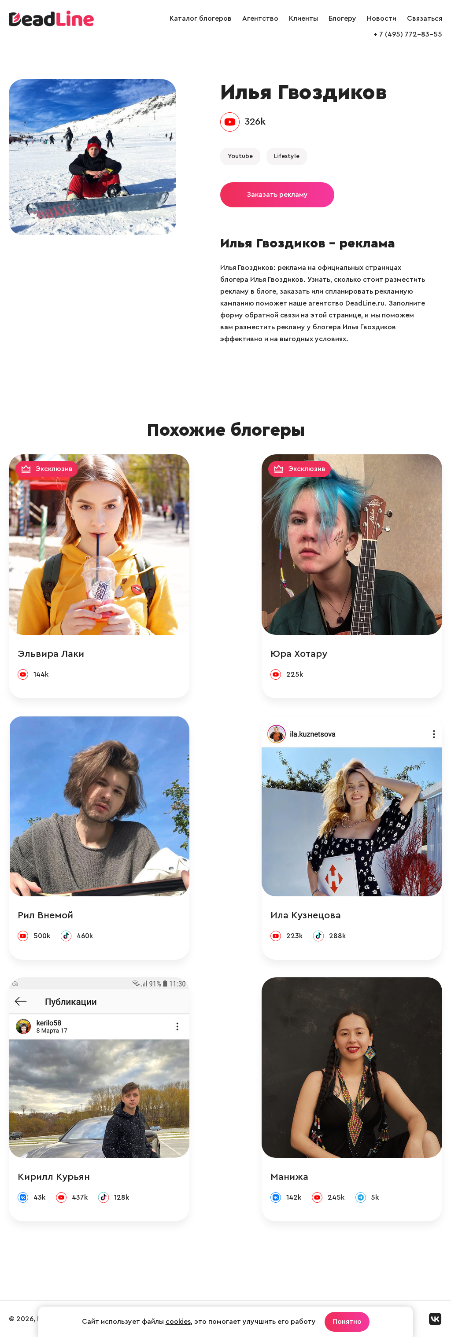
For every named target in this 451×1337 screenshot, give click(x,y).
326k (255, 121)
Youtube (240, 156)
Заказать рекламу (277, 194)
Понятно (347, 1321)
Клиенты (303, 18)
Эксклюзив (54, 468)
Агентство (260, 18)
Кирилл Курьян (54, 1177)
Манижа (289, 1177)
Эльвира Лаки (51, 654)
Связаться (424, 18)
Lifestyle (286, 156)
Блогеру (342, 18)
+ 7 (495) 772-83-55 (407, 34)
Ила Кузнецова (305, 915)
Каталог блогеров (201, 18)
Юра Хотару (298, 654)
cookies (178, 1321)
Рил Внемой (45, 915)
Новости (381, 18)
